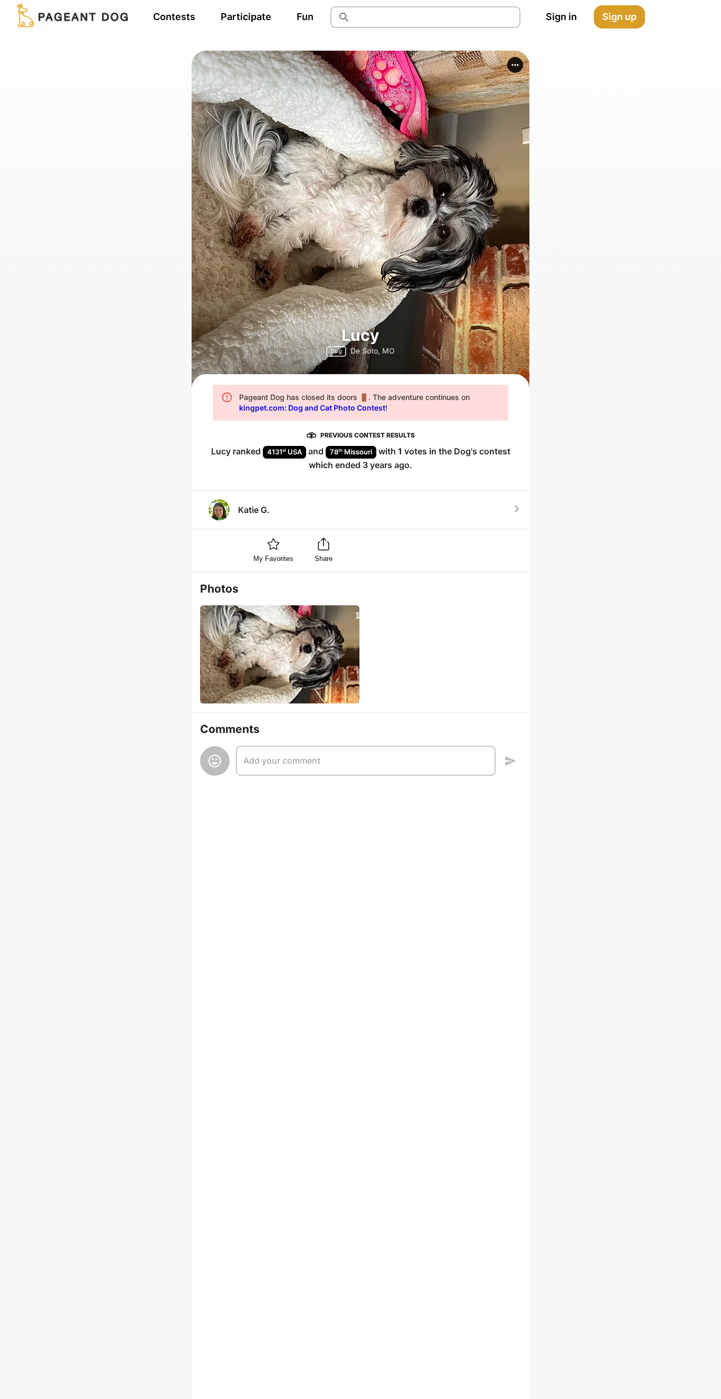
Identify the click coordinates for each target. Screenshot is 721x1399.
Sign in (561, 16)
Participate (246, 16)
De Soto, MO (372, 350)
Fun (305, 16)
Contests (174, 16)
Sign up (619, 16)
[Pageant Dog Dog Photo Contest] (70, 17)
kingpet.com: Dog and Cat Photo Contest (312, 407)
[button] (515, 65)
